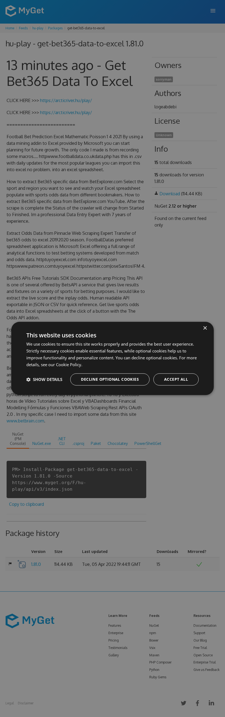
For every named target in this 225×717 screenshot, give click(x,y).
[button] (44, 380)
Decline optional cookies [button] (110, 379)
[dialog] (112, 358)
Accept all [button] (176, 379)
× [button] (205, 328)
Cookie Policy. (69, 364)
